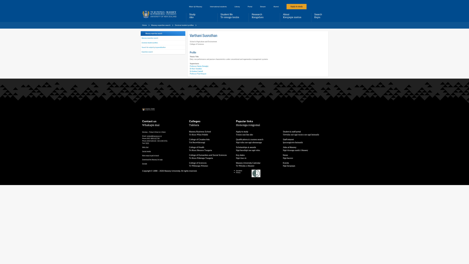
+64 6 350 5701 (162, 141)
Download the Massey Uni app (152, 159)
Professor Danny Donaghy (199, 66)
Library (237, 7)
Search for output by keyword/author (154, 47)
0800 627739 (155, 138)
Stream (263, 7)
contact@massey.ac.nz (154, 136)
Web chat (145, 147)
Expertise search (147, 52)
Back (142, 33)
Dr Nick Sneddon (196, 69)
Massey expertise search (150, 38)
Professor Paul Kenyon (198, 74)
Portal (250, 7)
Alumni (276, 7)
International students (218, 7)
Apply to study (296, 7)
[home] (162, 14)
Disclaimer (239, 170)
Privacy (238, 172)
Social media (146, 151)
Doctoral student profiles (150, 43)
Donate (144, 164)
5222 (147, 143)
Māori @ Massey (195, 7)
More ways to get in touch (150, 155)
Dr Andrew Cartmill (196, 71)
